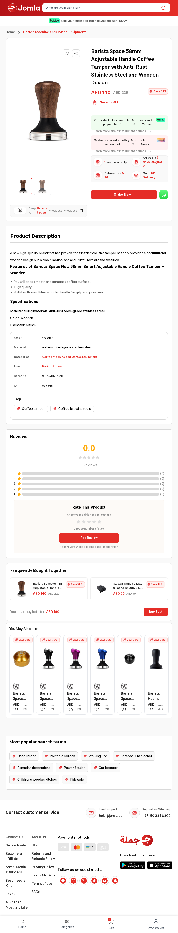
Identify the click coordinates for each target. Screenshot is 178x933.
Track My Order (44, 875)
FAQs (36, 892)
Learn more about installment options (120, 131)
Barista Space (52, 366)
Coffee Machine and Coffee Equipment (69, 357)
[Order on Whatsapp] (163, 194)
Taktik (11, 894)
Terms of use (42, 883)
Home (10, 32)
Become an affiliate (14, 856)
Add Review (89, 538)
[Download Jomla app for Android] (132, 865)
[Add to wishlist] (66, 53)
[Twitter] (84, 880)
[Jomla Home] (24, 7)
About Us (39, 837)
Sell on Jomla (16, 845)
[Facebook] (63, 880)
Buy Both (156, 612)
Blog (35, 845)
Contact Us (14, 837)
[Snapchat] (115, 880)
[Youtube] (104, 880)
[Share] (76, 53)
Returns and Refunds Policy (43, 856)
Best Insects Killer (15, 883)
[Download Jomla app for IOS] (159, 865)
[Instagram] (73, 880)
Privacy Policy (43, 867)
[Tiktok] (94, 880)
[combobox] (102, 8)
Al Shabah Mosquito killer (17, 905)
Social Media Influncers (16, 870)
